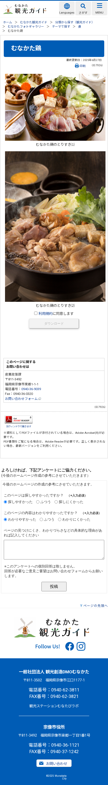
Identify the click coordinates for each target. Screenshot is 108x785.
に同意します (56, 314)
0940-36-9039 (31, 389)
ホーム (7, 22)
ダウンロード (54, 323)
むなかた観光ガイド (33, 22)
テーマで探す (61, 26)
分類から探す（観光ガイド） (74, 22)
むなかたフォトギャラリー (26, 26)
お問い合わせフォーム (21, 399)
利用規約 (45, 314)
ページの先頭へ (95, 606)
